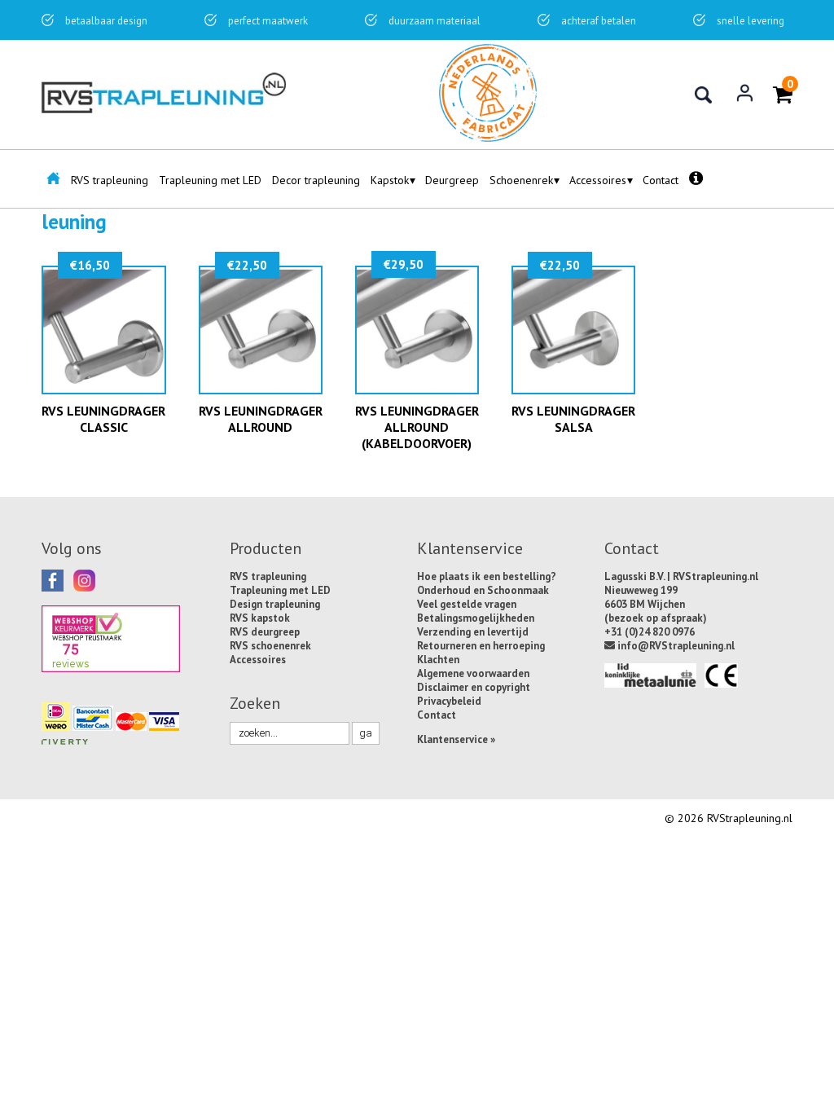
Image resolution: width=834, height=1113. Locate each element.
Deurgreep (452, 180)
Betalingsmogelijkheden (475, 618)
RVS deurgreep (265, 632)
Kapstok (390, 180)
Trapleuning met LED (210, 180)
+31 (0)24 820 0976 (649, 632)
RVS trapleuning (109, 180)
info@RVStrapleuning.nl (675, 646)
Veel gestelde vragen (466, 604)
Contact (660, 180)
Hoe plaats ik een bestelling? (486, 576)
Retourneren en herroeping (481, 646)
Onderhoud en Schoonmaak (483, 590)
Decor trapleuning (316, 180)
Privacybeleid (449, 701)
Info (696, 184)
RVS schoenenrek (270, 646)
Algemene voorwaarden (473, 673)
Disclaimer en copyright (473, 687)
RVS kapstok (260, 618)
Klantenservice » (456, 739)
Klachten (438, 659)
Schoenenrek (521, 180)
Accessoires (597, 180)
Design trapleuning (275, 604)
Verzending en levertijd (473, 632)
